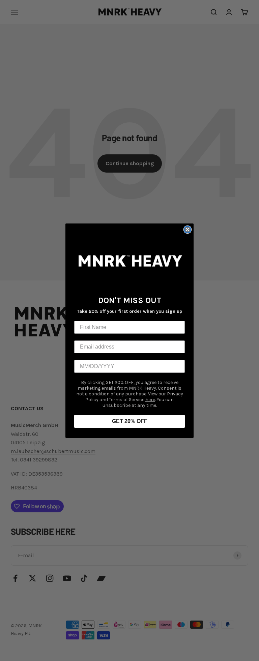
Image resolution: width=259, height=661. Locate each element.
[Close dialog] (187, 229)
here (150, 399)
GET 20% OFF (129, 421)
